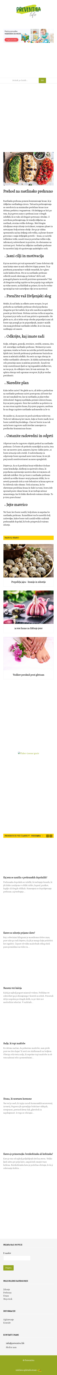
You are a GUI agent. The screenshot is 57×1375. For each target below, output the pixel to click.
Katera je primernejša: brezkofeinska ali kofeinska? (28, 1154)
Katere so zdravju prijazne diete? (19, 932)
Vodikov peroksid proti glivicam (28, 674)
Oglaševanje (8, 1319)
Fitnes (6, 1295)
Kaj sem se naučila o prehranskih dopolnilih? (25, 877)
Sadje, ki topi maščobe (14, 1043)
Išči (42, 80)
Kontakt (7, 1322)
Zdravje (6, 1289)
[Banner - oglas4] (28, 753)
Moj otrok (7, 1299)
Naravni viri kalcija (12, 988)
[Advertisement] (29, 63)
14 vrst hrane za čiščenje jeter (28, 628)
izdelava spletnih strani (26, 1370)
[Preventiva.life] (28, 11)
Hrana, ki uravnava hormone (17, 1098)
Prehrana (7, 1292)
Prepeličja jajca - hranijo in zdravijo (28, 582)
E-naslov (7, 1253)
